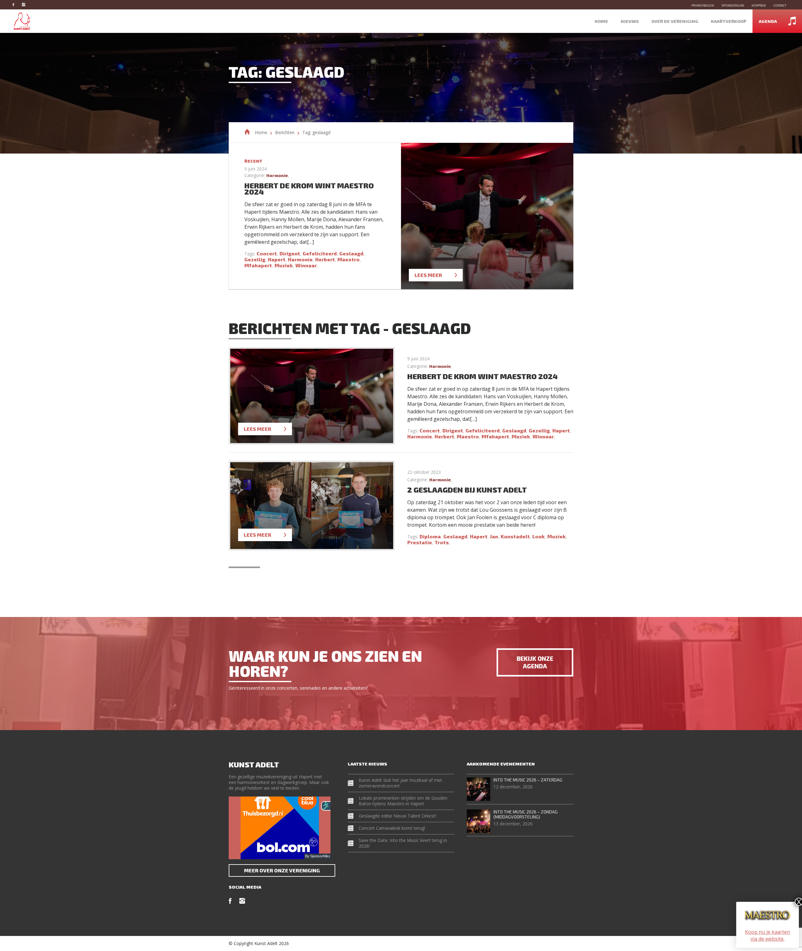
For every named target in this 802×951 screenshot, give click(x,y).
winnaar (306, 265)
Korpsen (759, 5)
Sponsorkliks (733, 5)
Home (601, 21)
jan (494, 536)
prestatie (419, 542)
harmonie (300, 259)
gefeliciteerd (320, 253)
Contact (779, 5)
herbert (325, 259)
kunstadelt (515, 536)
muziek (283, 265)
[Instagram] (27, 5)
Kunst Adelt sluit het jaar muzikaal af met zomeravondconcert (400, 783)
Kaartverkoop (728, 21)
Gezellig (254, 259)
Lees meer (428, 275)
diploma (430, 536)
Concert (267, 253)
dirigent (289, 253)
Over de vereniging (674, 21)
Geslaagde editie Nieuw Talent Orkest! (397, 816)
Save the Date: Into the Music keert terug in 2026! (403, 843)
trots (442, 542)
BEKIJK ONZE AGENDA (535, 662)
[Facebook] (16, 5)
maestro (348, 259)
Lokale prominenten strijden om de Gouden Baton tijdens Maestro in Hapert (403, 801)
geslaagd (351, 253)
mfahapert (258, 265)
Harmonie (277, 175)
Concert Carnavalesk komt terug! (392, 828)
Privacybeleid (702, 5)
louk (538, 536)
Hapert (276, 259)
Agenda (768, 21)
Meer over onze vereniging (282, 870)
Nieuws (630, 21)
